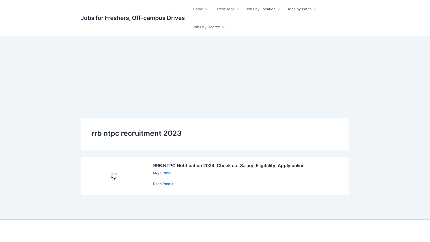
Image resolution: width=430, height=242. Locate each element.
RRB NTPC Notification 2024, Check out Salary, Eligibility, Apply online (229, 165)
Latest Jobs (224, 9)
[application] (205, 9)
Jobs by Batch (299, 9)
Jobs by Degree (206, 27)
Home (198, 9)
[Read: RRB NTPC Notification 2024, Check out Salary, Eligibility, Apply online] (114, 176)
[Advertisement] (215, 69)
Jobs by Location (260, 9)
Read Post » (163, 184)
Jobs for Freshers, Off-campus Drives (133, 17)
